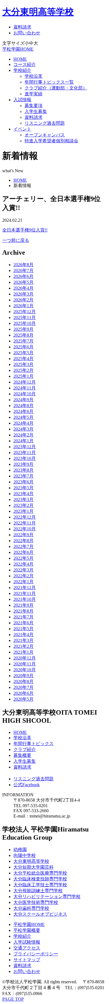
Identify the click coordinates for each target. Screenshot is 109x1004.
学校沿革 (33, 76)
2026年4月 (23, 288)
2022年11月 (24, 523)
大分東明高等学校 (38, 12)
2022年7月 (23, 546)
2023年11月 (24, 452)
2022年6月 (23, 552)
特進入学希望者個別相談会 (51, 140)
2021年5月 (23, 628)
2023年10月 (24, 458)
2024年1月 (23, 440)
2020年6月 (23, 693)
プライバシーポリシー (35, 953)
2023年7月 (23, 476)
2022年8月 (23, 540)
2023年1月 (23, 511)
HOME (20, 59)
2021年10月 (24, 599)
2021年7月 (23, 617)
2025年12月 (24, 311)
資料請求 (22, 27)
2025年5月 (23, 352)
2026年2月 (23, 299)
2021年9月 (23, 605)
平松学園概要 (26, 930)
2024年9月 (23, 399)
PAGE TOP (13, 999)
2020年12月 (24, 658)
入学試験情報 (26, 942)
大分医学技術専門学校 (35, 902)
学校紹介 (22, 70)
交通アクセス (26, 948)
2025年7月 (23, 341)
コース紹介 (24, 64)
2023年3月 (23, 499)
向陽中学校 (24, 855)
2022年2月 (23, 575)
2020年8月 (23, 681)
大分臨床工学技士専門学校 (40, 884)
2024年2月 (23, 435)
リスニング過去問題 (45, 123)
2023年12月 (24, 446)
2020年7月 (23, 687)
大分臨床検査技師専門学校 (40, 879)
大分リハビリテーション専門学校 (46, 896)
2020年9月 (23, 675)
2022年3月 (23, 570)
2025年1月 (23, 376)
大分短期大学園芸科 (33, 867)
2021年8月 (23, 611)
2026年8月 (23, 264)
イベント (22, 129)
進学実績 (33, 93)
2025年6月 (23, 346)
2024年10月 (24, 393)
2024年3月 (23, 429)
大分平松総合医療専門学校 (40, 873)
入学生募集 (36, 111)
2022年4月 (23, 564)
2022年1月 (23, 581)
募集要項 (33, 105)
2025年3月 (23, 364)
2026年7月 (23, 270)
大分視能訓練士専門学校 (38, 890)
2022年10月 (24, 528)
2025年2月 (23, 370)
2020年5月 (23, 699)
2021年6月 (23, 622)
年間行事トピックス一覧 (49, 82)
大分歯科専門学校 (31, 908)
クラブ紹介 (24, 749)
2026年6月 (23, 276)
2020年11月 (24, 664)
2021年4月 (23, 634)
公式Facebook (26, 784)
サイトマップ (26, 959)
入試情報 (22, 99)
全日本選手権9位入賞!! (25, 230)
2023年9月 (23, 464)
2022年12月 (24, 517)
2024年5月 (23, 417)
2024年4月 (23, 423)
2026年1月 (23, 305)
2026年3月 (23, 294)
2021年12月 (24, 587)
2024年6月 (23, 411)
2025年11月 (24, 317)
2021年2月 (23, 646)
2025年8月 (23, 335)
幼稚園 (20, 849)
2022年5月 (23, 558)
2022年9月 (23, 534)
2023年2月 (23, 505)
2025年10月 (24, 323)
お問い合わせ (26, 32)
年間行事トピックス (33, 743)
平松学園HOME (18, 49)
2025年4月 (23, 358)
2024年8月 (23, 405)
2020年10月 (24, 669)
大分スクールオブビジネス (40, 914)
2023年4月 (23, 493)
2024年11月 (24, 388)
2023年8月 (23, 470)
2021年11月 (24, 593)
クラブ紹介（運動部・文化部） (56, 88)
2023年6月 (23, 481)
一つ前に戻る (15, 240)
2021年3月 (23, 640)
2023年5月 (23, 487)
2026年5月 (23, 282)
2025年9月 (23, 329)
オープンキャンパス (45, 135)
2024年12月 (24, 382)
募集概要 (22, 755)
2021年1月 (23, 652)
